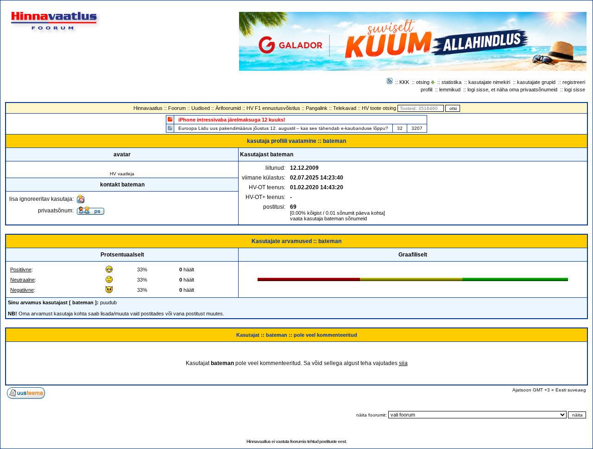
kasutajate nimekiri (489, 82)
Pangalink (317, 108)
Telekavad (344, 108)
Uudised (200, 108)
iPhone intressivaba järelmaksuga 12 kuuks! (231, 119)
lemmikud (450, 89)
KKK (404, 82)
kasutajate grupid (536, 82)
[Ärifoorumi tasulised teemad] (170, 128)
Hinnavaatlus (148, 108)
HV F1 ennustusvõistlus (273, 108)
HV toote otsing (379, 108)
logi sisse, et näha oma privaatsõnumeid (512, 89)
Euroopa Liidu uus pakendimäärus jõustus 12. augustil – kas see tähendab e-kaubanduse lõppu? (283, 128)
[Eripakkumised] (170, 119)
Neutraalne (22, 279)
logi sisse (574, 89)
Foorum (177, 108)
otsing (422, 82)
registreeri (573, 82)
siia (403, 363)
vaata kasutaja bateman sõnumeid (328, 218)
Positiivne (21, 269)
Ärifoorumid (228, 108)
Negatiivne (22, 290)
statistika (451, 82)
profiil (426, 89)
